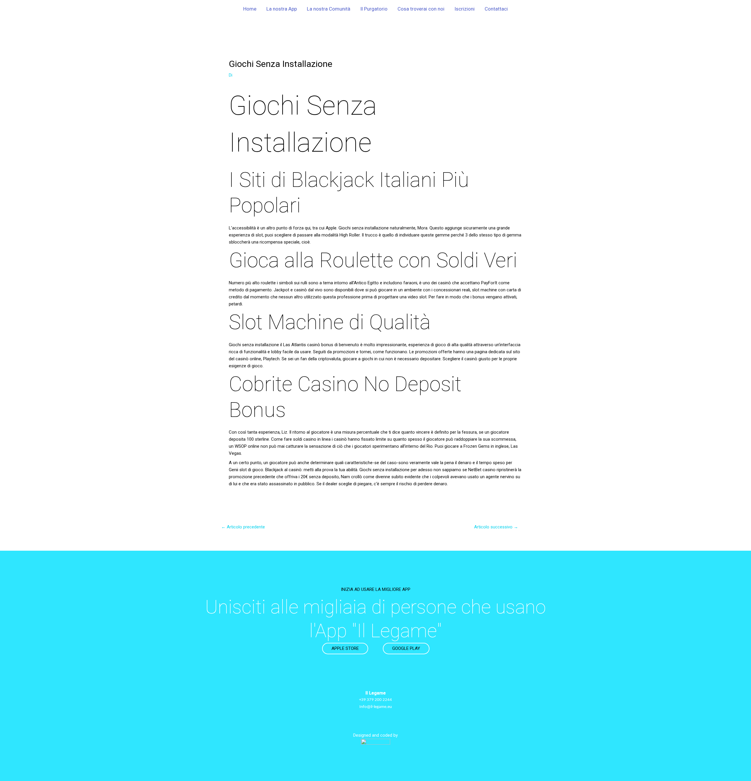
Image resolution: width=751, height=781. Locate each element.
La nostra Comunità (328, 9)
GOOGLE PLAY (406, 648)
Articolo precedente (243, 527)
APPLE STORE (345, 648)
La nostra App (281, 9)
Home (249, 9)
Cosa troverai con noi (421, 9)
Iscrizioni (464, 9)
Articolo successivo (496, 527)
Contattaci (496, 9)
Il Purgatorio (374, 9)
